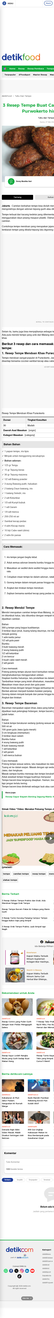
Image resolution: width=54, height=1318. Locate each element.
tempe (6, 874)
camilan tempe (21, 874)
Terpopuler (10, 74)
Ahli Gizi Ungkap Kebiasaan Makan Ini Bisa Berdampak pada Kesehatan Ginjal (38, 1133)
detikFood (7, 96)
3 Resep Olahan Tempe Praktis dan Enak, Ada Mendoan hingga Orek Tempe (24, 901)
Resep (21, 68)
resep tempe (39, 874)
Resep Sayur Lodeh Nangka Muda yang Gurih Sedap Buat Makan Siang (16, 1058)
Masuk (48, 3)
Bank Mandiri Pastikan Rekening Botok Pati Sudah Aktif (38, 1101)
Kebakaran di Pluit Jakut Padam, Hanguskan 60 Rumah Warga (12, 1102)
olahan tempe (10, 880)
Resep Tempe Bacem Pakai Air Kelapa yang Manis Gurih (26, 910)
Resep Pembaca (36, 68)
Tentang (17, 197)
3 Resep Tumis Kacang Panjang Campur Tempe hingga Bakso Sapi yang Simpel (24, 919)
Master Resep (40, 74)
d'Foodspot (24, 74)
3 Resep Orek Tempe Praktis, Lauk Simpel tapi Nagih (24, 927)
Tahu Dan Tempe (23, 96)
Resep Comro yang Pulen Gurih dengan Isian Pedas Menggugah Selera (17, 1024)
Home (12, 68)
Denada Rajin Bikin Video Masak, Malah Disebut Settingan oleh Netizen (13, 1133)
